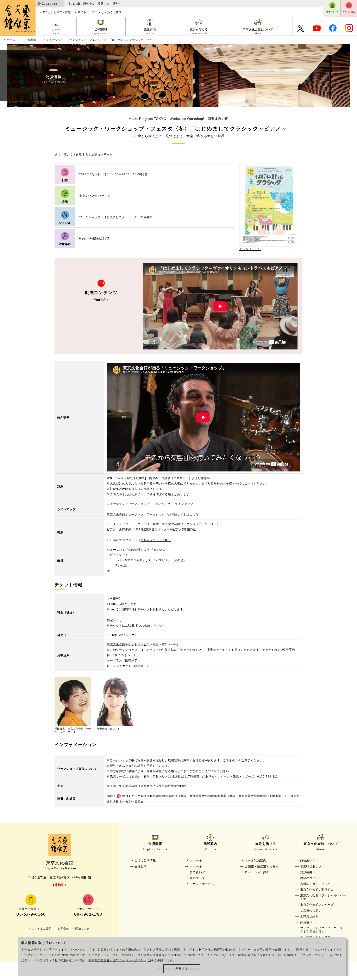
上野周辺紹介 (309, 916)
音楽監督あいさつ (312, 866)
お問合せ (63, 928)
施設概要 (306, 872)
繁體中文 (103, 3)
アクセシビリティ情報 (56, 12)
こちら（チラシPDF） (155, 540)
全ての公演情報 (145, 860)
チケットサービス (202, 883)
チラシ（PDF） (250, 249)
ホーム (56, 31)
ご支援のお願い (311, 910)
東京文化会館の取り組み (317, 889)
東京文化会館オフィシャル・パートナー (323, 897)
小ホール (196, 866)
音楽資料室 (197, 872)
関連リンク (82, 928)
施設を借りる (199, 31)
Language (49, 3)
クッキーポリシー (314, 955)
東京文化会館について (258, 31)
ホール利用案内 (255, 860)
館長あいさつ (309, 860)
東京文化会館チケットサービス (128, 644)
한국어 (116, 3)
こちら (194, 514)
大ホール (196, 860)
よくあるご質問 (112, 12)
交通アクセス (332, 12)
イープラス (114, 660)
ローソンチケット (119, 665)
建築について (309, 878)
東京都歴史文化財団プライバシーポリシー (117, 960)
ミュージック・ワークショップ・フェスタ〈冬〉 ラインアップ (150, 503)
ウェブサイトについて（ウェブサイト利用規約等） (323, 929)
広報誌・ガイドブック (315, 883)
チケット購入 (349, 12)
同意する (182, 968)
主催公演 (140, 866)
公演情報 (101, 31)
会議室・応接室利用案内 (261, 866)
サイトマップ (86, 12)
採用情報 (306, 922)
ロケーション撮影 (257, 872)
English (74, 3)
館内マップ (197, 878)
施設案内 (150, 31)
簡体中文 (89, 3)
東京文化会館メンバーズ (317, 904)
